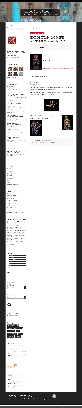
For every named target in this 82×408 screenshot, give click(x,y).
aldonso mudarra (11, 331)
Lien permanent (37, 140)
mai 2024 (9, 168)
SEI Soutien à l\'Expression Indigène (14, 205)
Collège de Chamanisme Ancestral (14, 210)
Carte (9, 272)
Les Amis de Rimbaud (11, 195)
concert (17, 325)
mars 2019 (9, 173)
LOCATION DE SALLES (13, 88)
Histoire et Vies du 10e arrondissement (15, 212)
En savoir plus (56, 406)
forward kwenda (11, 325)
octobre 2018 (10, 180)
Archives (15, 1)
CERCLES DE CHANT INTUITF (15, 146)
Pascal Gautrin (10, 193)
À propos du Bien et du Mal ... (13, 374)
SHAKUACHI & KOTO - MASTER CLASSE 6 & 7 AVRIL (15, 117)
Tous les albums (12, 77)
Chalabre (15, 387)
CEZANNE (20, 333)
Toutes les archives (13, 184)
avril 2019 (9, 171)
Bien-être (11, 255)
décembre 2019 (10, 170)
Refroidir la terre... (11, 385)
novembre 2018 (10, 178)
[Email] (9, 304)
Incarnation (20, 385)
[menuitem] (8, 1)
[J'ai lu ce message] (80, 406)
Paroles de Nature (11, 198)
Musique (11, 263)
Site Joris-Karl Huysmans (12, 200)
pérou (47, 142)
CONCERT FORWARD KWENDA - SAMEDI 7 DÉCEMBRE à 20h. (16, 103)
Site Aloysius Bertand (11, 203)
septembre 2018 (10, 182)
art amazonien (11, 336)
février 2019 (9, 175)
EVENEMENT (11, 257)
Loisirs (10, 261)
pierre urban (17, 336)
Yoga (10, 265)
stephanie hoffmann (12, 328)
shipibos (18, 331)
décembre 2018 (10, 177)
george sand (20, 328)
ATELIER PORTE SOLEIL (12, 333)
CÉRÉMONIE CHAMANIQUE (14, 124)
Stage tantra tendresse (13, 152)
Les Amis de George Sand (12, 197)
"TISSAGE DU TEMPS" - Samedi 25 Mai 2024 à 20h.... (15, 95)
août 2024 (9, 166)
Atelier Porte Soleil (36, 11)
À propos (23, 1)
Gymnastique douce (13, 259)
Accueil (7, 1)
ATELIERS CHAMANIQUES (14, 130)
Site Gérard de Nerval (11, 209)
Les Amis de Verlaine (11, 207)
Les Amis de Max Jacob (12, 202)
